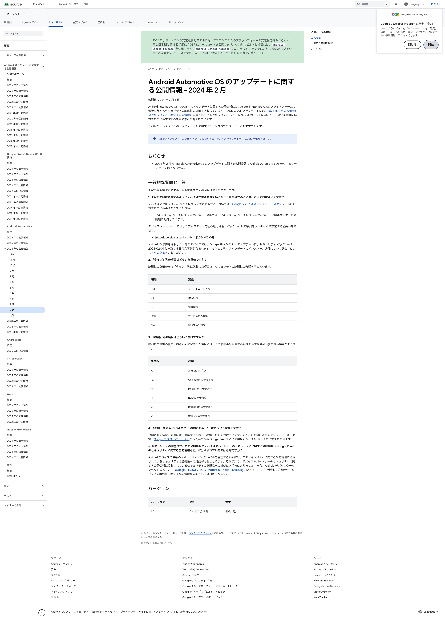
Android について (60, 611)
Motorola (214, 470)
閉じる (412, 44)
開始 (431, 44)
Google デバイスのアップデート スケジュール (261, 204)
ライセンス (111, 611)
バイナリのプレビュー (63, 580)
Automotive (152, 22)
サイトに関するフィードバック (156, 611)
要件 (53, 569)
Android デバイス (125, 22)
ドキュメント (37, 4)
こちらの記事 (156, 253)
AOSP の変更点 (235, 53)
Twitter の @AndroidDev (195, 569)
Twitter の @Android (193, 563)
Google (180, 470)
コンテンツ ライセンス (200, 533)
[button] (20, 55)
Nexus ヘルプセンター (326, 575)
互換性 (101, 22)
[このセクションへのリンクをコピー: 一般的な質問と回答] (189, 183)
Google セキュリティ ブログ (197, 580)
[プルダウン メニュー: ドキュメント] (49, 4)
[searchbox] (23, 33)
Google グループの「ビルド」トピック (203, 591)
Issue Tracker (321, 597)
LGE (202, 470)
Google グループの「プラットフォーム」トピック (209, 586)
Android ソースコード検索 (73, 4)
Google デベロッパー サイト (171, 439)
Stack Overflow (322, 591)
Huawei (192, 470)
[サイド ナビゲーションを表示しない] (41, 612)
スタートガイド (30, 22)
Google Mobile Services (326, 586)
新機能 (8, 22)
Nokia (225, 470)
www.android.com (324, 580)
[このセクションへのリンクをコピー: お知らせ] (168, 156)
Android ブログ (190, 575)
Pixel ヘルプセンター (325, 569)
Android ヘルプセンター (327, 563)
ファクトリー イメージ (63, 586)
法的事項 (97, 611)
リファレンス (176, 22)
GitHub (55, 597)
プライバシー (128, 611)
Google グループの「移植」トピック (202, 597)
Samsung (237, 470)
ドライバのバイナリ (62, 591)
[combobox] (372, 4)
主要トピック (80, 22)
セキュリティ (55, 22)
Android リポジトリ (62, 563)
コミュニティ (81, 611)
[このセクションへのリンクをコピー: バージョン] (172, 489)
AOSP (151, 69)
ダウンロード (58, 575)
